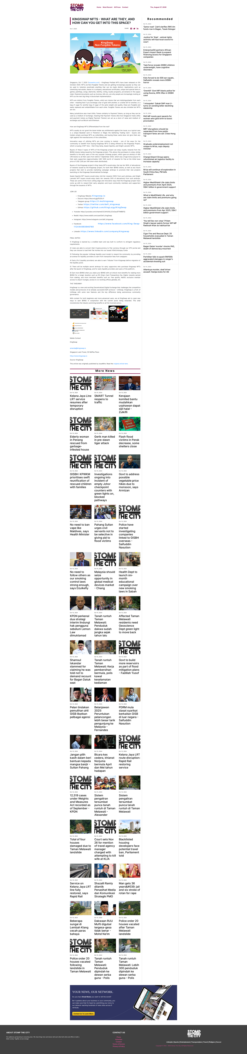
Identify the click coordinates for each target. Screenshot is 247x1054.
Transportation (196, 1042)
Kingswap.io (98, 196)
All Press (117, 7)
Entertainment (185, 1042)
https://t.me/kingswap (102, 201)
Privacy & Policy (119, 1046)
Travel (205, 1042)
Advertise (118, 1039)
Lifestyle (169, 1042)
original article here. (121, 364)
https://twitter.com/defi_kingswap (102, 204)
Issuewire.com (94, 82)
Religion (212, 1042)
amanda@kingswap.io (78, 348)
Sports (176, 1042)
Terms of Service (119, 1044)
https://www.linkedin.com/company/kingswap (105, 231)
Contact (125, 7)
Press (119, 1037)
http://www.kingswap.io (78, 356)
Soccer (218, 1042)
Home (99, 7)
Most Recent (107, 7)
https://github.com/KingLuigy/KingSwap (105, 207)
